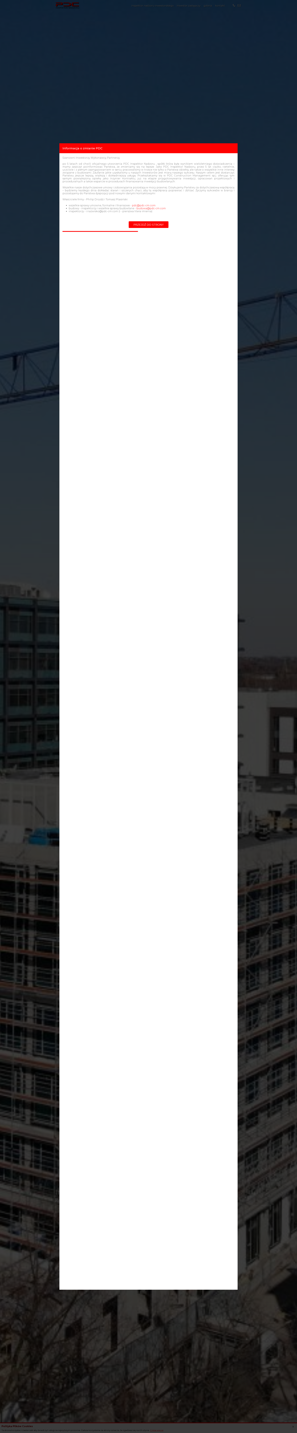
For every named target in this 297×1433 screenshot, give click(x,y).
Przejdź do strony (148, 224)
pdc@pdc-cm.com (144, 205)
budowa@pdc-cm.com (151, 208)
